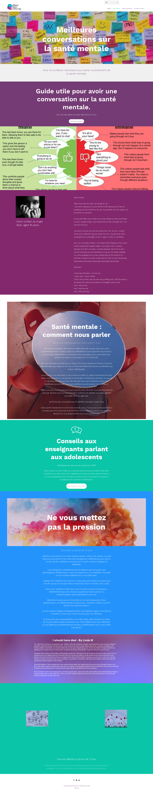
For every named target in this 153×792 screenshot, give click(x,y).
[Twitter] (76, 780)
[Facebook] (74, 780)
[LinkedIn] (79, 780)
